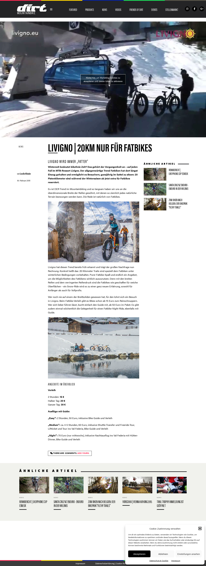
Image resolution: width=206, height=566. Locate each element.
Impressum (175, 560)
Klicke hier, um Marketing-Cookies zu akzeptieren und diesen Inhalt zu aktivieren (103, 79)
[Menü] (51, 9)
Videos (118, 9)
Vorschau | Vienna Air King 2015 (137, 492)
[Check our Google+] (201, 8)
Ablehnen (163, 553)
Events (154, 9)
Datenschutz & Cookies (158, 560)
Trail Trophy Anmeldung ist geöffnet (172, 494)
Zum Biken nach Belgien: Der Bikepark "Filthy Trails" (166, 204)
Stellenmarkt (171, 9)
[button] (199, 528)
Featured (73, 9)
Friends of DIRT (136, 9)
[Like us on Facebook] (194, 8)
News (104, 9)
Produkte (89, 9)
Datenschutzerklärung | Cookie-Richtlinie (112, 563)
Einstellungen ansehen (188, 553)
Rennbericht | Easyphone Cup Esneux (166, 174)
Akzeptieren (139, 553)
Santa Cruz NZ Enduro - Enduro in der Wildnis (166, 189)
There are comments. (71, 453)
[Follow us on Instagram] (187, 8)
